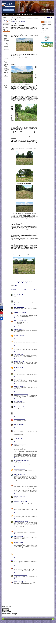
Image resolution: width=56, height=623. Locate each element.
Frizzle (15, 361)
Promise (15, 379)
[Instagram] (44, 17)
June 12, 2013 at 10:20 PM (20, 329)
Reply (14, 304)
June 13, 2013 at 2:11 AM (20, 361)
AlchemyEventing (16, 501)
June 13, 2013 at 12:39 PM (22, 444)
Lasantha (25, 621)
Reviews (13, 14)
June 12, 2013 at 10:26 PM (20, 335)
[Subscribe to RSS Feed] (50, 17)
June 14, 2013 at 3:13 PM (24, 521)
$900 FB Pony (6, 35)
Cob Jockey (6, 43)
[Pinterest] (46, 17)
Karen (14, 294)
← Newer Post (13, 289)
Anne (14, 335)
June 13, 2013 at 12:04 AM (19, 354)
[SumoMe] (1, 318)
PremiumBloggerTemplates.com (31, 621)
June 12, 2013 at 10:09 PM (22, 320)
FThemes (16, 621)
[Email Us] (51, 17)
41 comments (23, 21)
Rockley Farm (6, 46)
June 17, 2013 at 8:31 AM (22, 581)
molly (14, 367)
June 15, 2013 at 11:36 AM (22, 553)
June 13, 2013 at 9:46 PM (23, 501)
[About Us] (6, 22)
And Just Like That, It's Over (45, 26)
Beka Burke (15, 386)
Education (18, 14)
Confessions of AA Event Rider (6, 69)
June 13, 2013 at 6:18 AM (19, 367)
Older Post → (35, 289)
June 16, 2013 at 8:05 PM (23, 575)
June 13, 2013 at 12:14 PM (18, 438)
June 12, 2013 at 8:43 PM (20, 307)
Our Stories (8, 14)
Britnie (15, 406)
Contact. (5, 32)
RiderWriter (15, 474)
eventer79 (13, 21)
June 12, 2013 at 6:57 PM (19, 294)
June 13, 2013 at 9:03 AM (24, 394)
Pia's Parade (6, 82)
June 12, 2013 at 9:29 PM (22, 312)
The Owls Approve (5, 86)
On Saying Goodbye (44, 28)
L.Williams (15, 419)
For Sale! (30, 14)
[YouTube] (42, 17)
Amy (14, 354)
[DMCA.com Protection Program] (5, 610)
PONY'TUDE (6, 58)
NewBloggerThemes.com (40, 621)
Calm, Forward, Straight (17, 460)
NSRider (15, 536)
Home (3, 14)
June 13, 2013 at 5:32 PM (22, 496)
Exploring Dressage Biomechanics (6, 39)
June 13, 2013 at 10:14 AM (20, 406)
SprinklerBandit (6, 49)
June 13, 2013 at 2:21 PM (21, 469)
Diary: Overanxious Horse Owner (6, 76)
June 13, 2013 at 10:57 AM (21, 419)
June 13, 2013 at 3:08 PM (21, 474)
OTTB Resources (25, 14)
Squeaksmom (16, 553)
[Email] (1, 315)
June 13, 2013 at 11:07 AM (20, 424)
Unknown (15, 469)
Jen (14, 542)
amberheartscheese (17, 394)
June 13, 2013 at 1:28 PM (25, 460)
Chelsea (15, 329)
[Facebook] (48, 17)
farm (14, 17)
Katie (14, 401)
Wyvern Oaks (6, 72)
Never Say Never (14, 19)
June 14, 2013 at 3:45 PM (20, 536)
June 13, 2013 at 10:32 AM (19, 412)
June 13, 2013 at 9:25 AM (19, 401)
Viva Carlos (6, 61)
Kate (14, 412)
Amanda (15, 307)
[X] (1, 310)
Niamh (15, 424)
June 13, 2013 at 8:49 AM (21, 386)
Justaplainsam (16, 496)
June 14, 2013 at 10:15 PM (19, 542)
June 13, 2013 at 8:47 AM (20, 379)
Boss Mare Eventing (17, 521)
